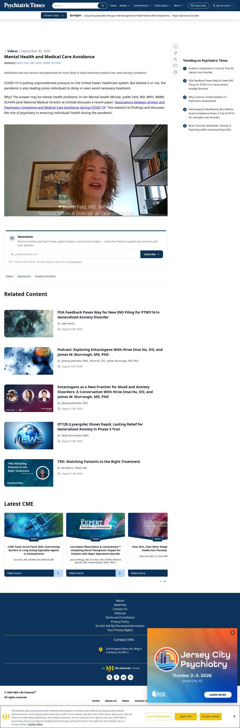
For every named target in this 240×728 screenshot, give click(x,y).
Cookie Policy (35, 724)
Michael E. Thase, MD (74, 468)
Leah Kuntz (68, 323)
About (120, 601)
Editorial (120, 613)
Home (96, 700)
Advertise (120, 605)
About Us (111, 700)
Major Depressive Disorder (186, 15)
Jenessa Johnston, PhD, (74, 360)
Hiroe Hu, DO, (98, 360)
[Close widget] (232, 632)
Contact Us (120, 609)
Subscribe (150, 254)
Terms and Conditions (120, 617)
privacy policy (75, 261)
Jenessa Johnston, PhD (74, 403)
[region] (120, 717)
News (113, 5)
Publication (161, 5)
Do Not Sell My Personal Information (120, 626)
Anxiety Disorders (45, 276)
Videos (9, 276)
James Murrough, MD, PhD (122, 360)
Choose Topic (51, 15)
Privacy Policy (120, 622)
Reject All (185, 716)
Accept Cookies (211, 716)
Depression (24, 276)
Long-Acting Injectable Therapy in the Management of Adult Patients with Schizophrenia (127, 15)
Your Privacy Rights (120, 630)
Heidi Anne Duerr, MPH (75, 435)
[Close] (234, 716)
